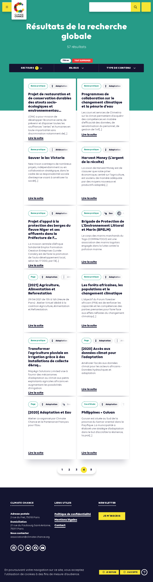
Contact (59, 525)
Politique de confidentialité (72, 514)
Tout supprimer (82, 61)
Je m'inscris (111, 516)
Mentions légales (65, 520)
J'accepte (132, 572)
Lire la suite (35, 138)
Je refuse (111, 572)
